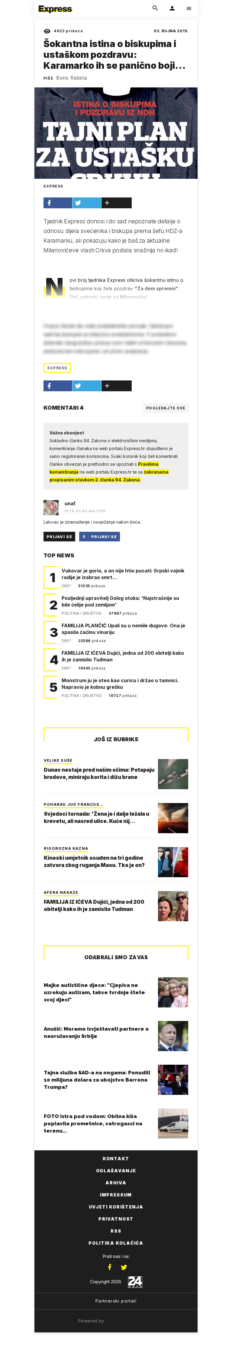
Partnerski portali (116, 1300)
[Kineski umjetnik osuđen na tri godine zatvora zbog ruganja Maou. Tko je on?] (173, 862)
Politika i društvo (82, 613)
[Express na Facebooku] (110, 1267)
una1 (70, 503)
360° (67, 586)
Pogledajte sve (165, 408)
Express (57, 368)
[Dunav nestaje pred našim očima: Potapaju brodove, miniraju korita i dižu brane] (173, 774)
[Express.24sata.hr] (55, 4)
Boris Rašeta (71, 78)
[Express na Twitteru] (124, 1267)
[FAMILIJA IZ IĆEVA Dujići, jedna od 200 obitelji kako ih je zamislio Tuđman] (173, 906)
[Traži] (155, 8)
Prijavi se (59, 536)
